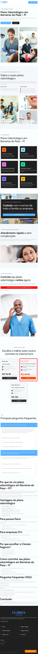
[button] (19, 425)
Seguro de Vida (24, 630)
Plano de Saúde (6, 630)
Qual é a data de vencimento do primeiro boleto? (11, 464)
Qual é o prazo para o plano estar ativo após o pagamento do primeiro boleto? (17, 468)
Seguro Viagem (24, 626)
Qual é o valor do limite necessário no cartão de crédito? (12, 442)
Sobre (3, 626)
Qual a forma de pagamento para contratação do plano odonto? (14, 424)
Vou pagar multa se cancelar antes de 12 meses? (11, 437)
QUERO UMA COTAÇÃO (19, 214)
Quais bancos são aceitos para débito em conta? (11, 472)
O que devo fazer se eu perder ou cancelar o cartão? (12, 446)
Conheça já (9, 378)
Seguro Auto (5, 634)
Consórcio (23, 634)
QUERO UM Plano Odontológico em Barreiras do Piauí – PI (19, 287)
